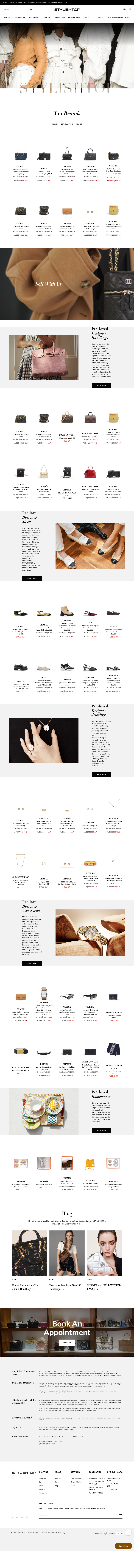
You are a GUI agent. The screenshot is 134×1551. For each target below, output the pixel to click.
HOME (127, 17)
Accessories (43, 1493)
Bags (40, 1482)
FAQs (73, 1486)
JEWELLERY (60, 17)
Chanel (55, 124)
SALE (100, 17)
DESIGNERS (20, 17)
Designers (42, 1478)
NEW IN (7, 17)
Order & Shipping (77, 1478)
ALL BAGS (33, 17)
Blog (56, 1486)
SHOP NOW (101, 385)
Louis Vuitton (67, 124)
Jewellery (42, 1489)
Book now (67, 1343)
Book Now (123, 1546)
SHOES (47, 17)
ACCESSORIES (74, 17)
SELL (87, 17)
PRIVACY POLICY (17, 1533)
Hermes (79, 124)
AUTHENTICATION (115, 17)
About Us (58, 1478)
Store (56, 1482)
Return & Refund (76, 1482)
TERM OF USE (33, 1533)
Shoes (41, 1486)
